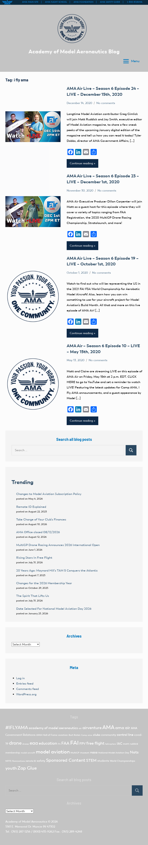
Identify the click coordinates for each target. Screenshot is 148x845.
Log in (20, 678)
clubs (96, 735)
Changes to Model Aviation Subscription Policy (48, 494)
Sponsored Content (65, 760)
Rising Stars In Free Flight (34, 557)
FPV (82, 744)
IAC (119, 744)
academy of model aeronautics (53, 728)
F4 (59, 744)
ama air (122, 727)
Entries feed (24, 683)
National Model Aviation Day (113, 752)
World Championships (122, 760)
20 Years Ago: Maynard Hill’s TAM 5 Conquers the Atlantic (57, 570)
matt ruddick (130, 743)
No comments (105, 103)
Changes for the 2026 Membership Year (44, 583)
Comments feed (27, 689)
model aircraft (28, 753)
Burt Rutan (74, 735)
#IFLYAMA (16, 727)
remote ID (31, 761)
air (80, 728)
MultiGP (75, 752)
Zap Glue (27, 768)
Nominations (18, 761)
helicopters (110, 744)
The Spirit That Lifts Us (32, 596)
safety (41, 760)
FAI (74, 742)
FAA (65, 743)
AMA (108, 727)
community (108, 735)
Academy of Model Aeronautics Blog (74, 51)
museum (84, 752)
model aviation (53, 752)
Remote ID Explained (31, 507)
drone (15, 743)
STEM (91, 760)
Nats (134, 752)
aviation (63, 734)
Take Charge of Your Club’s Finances (41, 519)
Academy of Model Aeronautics (26, 821)
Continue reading (81, 163)
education (48, 743)
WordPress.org (26, 694)
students (103, 760)
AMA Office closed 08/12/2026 (38, 532)
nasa (94, 752)
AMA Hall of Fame (46, 734)
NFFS (8, 761)
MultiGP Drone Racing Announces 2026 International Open (58, 545)
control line (125, 735)
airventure (92, 727)
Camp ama (86, 735)
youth (11, 768)
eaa (34, 743)
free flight (95, 743)
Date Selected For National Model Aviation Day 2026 (53, 608)
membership (12, 752)
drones (25, 744)
